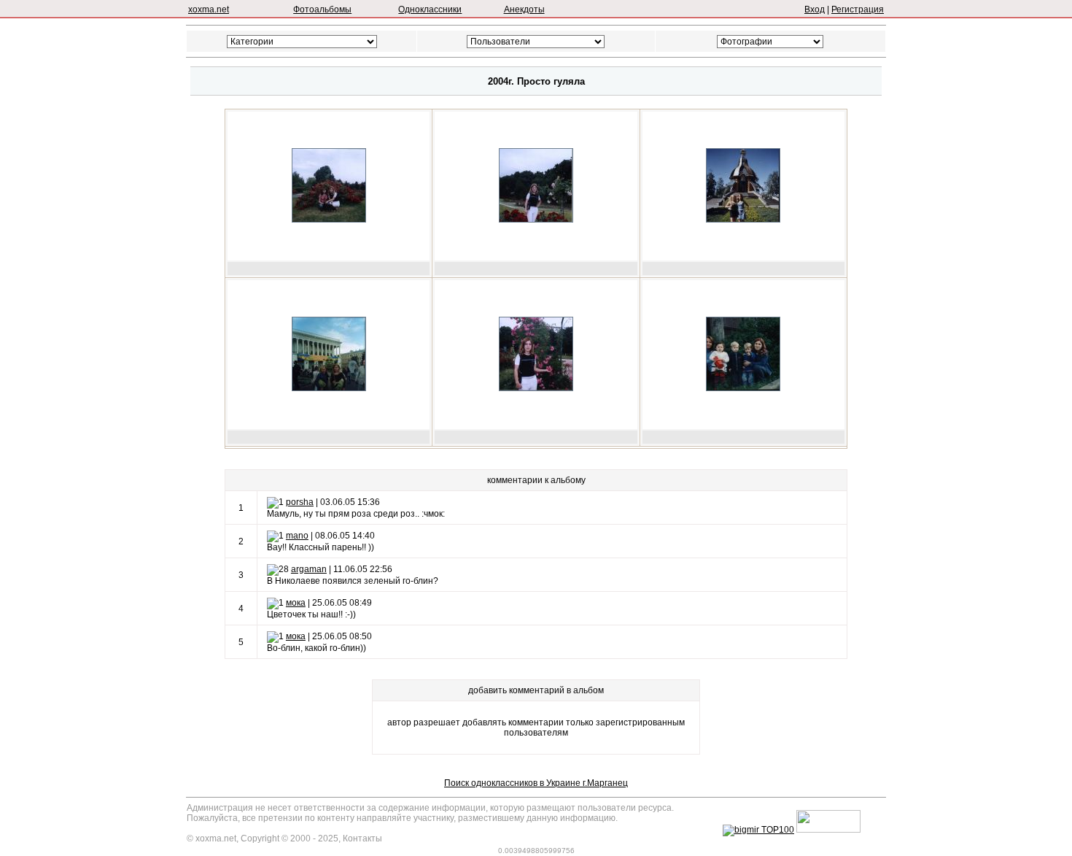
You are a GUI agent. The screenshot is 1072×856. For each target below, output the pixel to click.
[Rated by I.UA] (828, 830)
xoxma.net (208, 9)
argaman (309, 569)
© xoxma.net (211, 838)
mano (297, 536)
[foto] (536, 220)
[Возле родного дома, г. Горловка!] (743, 388)
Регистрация (857, 9)
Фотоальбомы (322, 9)
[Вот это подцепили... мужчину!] (329, 388)
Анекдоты (524, 9)
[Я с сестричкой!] (329, 220)
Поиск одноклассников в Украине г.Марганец (536, 783)
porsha (300, 502)
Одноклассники (430, 9)
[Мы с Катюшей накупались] (743, 220)
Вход (814, 9)
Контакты (362, 838)
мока (296, 603)
